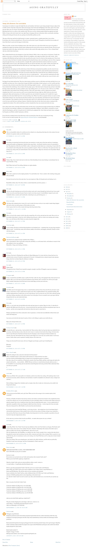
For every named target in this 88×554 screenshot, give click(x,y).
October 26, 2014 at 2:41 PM (15, 233)
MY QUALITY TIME (71, 120)
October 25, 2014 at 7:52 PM (15, 197)
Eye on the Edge (69, 83)
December (69, 193)
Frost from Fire (69, 159)
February (69, 214)
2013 (67, 216)
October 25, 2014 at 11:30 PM (16, 209)
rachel (7, 373)
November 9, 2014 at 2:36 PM (15, 387)
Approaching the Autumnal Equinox (29, 117)
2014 (67, 191)
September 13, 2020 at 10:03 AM (16, 507)
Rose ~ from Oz (10, 352)
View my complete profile (71, 55)
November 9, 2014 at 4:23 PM (15, 420)
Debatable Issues (75, 106)
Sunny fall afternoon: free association (75, 200)
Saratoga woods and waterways (73, 73)
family (9, 121)
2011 (67, 221)
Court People (70, 204)
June (7, 157)
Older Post (58, 542)
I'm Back (74, 121)
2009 (67, 225)
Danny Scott (9, 447)
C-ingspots (9, 275)
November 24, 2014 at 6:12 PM (16, 443)
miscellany (24, 121)
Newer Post (5, 542)
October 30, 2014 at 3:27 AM (15, 369)
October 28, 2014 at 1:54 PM (15, 348)
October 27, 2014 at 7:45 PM (15, 324)
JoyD (7, 424)
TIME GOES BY (70, 131)
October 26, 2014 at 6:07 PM (15, 261)
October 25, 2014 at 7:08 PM (15, 185)
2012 (67, 219)
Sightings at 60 (69, 104)
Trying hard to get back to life (72, 85)
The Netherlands (69, 154)
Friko (7, 303)
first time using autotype (77, 90)
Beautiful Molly (70, 202)
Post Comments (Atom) (14, 545)
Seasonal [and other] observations (74, 206)
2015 (67, 189)
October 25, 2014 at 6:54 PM (15, 167)
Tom (7, 213)
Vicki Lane (9, 225)
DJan (7, 189)
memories (17, 121)
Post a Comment (6, 539)
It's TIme (67, 116)
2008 (67, 228)
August (69, 212)
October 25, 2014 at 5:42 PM (15, 136)
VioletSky (8, 287)
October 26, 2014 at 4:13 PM (15, 249)
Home (31, 542)
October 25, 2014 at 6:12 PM (15, 153)
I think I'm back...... (70, 149)
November (69, 196)
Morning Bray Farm (71, 153)
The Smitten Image (70, 158)
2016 (67, 187)
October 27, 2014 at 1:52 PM (15, 283)
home (12, 121)
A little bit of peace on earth (77, 138)
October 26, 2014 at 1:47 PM (15, 221)
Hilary (7, 171)
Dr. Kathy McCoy (10, 391)
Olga (7, 129)
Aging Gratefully (44, 7)
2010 (67, 223)
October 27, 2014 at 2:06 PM (15, 299)
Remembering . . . (76, 63)
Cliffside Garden (75, 74)
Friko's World (69, 99)
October (69, 198)
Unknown (8, 511)
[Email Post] (18, 119)
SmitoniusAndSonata (11, 237)
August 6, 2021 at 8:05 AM (14, 536)
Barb (7, 140)
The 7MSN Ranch (70, 137)
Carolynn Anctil (10, 327)
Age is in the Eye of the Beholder (72, 100)
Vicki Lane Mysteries (71, 62)
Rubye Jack (9, 201)
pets (29, 121)
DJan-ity (68, 88)
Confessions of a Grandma (72, 115)
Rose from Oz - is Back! (71, 148)
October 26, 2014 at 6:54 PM (15, 271)
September (69, 209)
